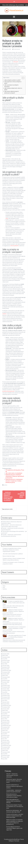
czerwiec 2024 (6, 690)
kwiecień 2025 (6, 680)
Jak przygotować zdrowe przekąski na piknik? (12, 82)
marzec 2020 (6, 757)
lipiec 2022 (5, 710)
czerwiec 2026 (6, 657)
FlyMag (10, 841)
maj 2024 (5, 692)
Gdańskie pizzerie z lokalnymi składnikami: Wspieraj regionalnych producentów (15, 476)
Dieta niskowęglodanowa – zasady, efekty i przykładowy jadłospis (13, 801)
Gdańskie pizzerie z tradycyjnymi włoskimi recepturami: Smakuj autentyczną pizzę (14, 481)
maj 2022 (5, 713)
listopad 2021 (6, 723)
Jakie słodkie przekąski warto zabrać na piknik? (13, 89)
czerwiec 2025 (6, 677)
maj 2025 (5, 678)
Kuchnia (5, 485)
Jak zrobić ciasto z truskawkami (14, 473)
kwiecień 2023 (6, 698)
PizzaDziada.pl (16, 49)
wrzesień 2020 (6, 747)
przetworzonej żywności (8, 391)
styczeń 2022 (6, 720)
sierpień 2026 (6, 653)
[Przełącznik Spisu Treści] (22, 78)
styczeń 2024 (6, 693)
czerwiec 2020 (6, 752)
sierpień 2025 (6, 673)
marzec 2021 (6, 737)
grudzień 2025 (6, 667)
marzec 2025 (6, 682)
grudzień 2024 (6, 685)
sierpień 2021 (6, 728)
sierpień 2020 (6, 748)
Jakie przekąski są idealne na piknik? (12, 80)
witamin (4, 313)
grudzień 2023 (6, 695)
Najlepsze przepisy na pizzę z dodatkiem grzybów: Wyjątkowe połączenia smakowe (13, 611)
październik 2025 (7, 670)
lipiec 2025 (5, 675)
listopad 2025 (6, 668)
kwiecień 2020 (6, 755)
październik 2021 (7, 725)
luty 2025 (5, 684)
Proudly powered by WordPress (12, 839)
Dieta (4, 586)
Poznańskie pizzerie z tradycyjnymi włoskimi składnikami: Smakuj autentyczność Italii (14, 628)
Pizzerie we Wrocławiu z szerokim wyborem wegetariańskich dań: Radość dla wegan (14, 816)
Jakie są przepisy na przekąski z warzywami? (11, 85)
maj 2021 (5, 733)
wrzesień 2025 (6, 672)
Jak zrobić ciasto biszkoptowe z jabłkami (13, 553)
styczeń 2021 (6, 740)
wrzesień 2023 (6, 697)
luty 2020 (5, 758)
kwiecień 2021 (6, 735)
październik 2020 (7, 745)
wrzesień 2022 (6, 707)
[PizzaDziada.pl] (14, 10)
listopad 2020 (6, 743)
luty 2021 (5, 738)
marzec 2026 (6, 662)
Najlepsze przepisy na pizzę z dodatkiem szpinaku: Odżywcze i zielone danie (13, 620)
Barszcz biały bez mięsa (9, 556)
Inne (4, 587)
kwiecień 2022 (6, 715)
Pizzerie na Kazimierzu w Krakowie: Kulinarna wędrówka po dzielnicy (14, 786)
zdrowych (15, 61)
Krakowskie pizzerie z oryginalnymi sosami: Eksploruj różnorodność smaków (13, 795)
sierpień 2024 (6, 688)
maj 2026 (5, 658)
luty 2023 (5, 700)
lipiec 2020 (5, 750)
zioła (7, 218)
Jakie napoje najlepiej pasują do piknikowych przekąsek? (11, 92)
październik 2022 (7, 705)
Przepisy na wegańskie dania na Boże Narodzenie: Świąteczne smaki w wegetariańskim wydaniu (12, 550)
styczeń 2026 (6, 665)
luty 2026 (5, 663)
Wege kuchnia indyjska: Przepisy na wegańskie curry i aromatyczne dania (14, 806)
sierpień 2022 (6, 708)
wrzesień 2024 (6, 687)
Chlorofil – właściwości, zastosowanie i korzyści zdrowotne (12, 775)
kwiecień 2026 (6, 660)
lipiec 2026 (5, 655)
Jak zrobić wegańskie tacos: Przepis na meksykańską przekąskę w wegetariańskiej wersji (14, 637)
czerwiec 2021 (6, 732)
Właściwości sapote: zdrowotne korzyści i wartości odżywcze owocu (14, 781)
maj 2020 (5, 753)
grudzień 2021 (6, 722)
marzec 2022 (6, 717)
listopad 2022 (6, 703)
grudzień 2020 (6, 742)
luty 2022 (5, 718)
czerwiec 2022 (6, 712)
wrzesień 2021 (6, 727)
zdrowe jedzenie (14, 245)
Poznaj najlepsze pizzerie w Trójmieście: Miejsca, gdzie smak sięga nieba (14, 828)
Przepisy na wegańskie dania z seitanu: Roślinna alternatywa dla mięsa (13, 603)
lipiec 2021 (5, 730)
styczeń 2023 (6, 702)
